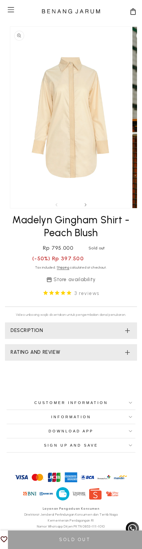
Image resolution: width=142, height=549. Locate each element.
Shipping (63, 267)
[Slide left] (56, 205)
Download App (71, 431)
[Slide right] (85, 205)
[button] (11, 9)
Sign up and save (71, 445)
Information (71, 417)
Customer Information (71, 403)
